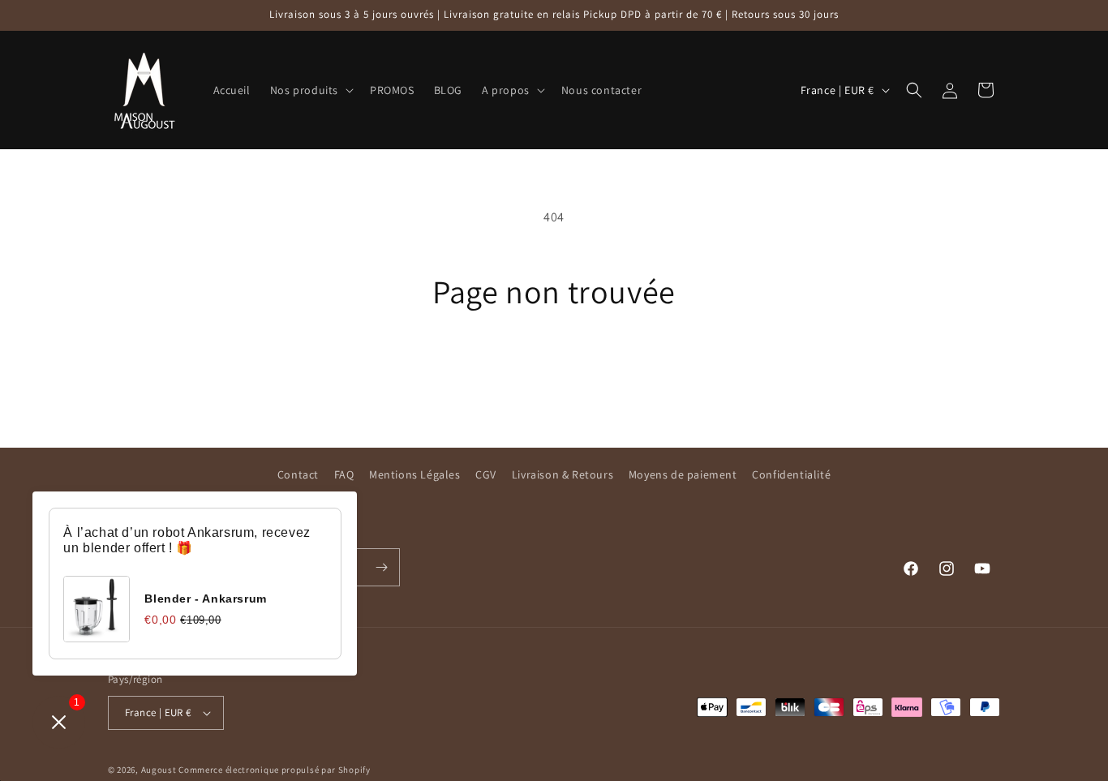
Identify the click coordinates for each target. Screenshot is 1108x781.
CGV (485, 474)
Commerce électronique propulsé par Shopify (274, 769)
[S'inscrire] (381, 567)
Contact (298, 474)
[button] (310, 90)
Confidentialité (791, 474)
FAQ (344, 474)
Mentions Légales (415, 474)
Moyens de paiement (683, 474)
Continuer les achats (554, 371)
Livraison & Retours (562, 474)
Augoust (159, 769)
